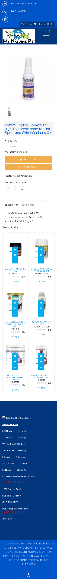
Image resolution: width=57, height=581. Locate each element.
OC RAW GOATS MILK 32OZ (41, 323)
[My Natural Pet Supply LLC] (18, 36)
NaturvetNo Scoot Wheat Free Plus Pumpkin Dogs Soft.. (15, 324)
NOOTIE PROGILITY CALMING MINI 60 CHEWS (15, 377)
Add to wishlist (30, 167)
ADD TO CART (30, 159)
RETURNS (7, 519)
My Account (26, 24)
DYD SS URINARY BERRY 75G (15, 270)
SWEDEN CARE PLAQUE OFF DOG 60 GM (41, 270)
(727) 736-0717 (18, 10)
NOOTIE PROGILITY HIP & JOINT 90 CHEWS (41, 376)
